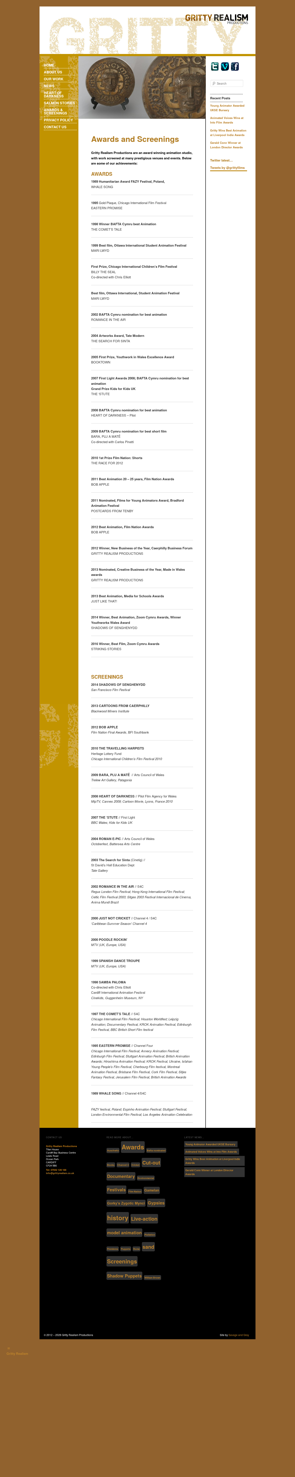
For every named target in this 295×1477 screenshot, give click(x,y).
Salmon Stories (59, 102)
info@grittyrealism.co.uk (60, 1173)
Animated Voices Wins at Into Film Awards (211, 1152)
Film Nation (134, 1191)
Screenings (122, 1261)
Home (49, 65)
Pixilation (149, 1234)
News (49, 85)
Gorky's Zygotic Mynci (126, 1203)
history (117, 1217)
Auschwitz (113, 1150)
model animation (124, 1232)
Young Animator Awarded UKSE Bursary (210, 1144)
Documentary (121, 1176)
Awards (133, 1146)
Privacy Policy (58, 119)
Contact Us (55, 126)
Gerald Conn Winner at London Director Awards (209, 1172)
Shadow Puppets (124, 1276)
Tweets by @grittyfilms (227, 167)
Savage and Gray (238, 1335)
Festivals (116, 1189)
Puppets (125, 1248)
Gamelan (151, 1190)
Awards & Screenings (55, 111)
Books (110, 1164)
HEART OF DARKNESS (54, 94)
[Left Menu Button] (8, 1348)
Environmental (146, 1178)
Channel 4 (123, 1164)
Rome (136, 1248)
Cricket (136, 1164)
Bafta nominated (156, 1150)
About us (53, 72)
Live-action (144, 1218)
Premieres (112, 1248)
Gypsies (156, 1203)
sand (148, 1246)
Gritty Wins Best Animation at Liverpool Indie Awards (212, 1161)
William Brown (152, 1277)
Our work (53, 78)
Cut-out (151, 1162)
